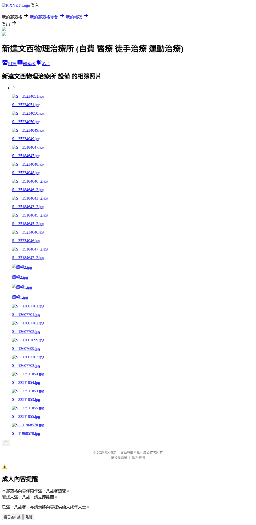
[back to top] (6, 443)
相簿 (12, 64)
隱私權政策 (119, 457)
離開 (29, 517)
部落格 (29, 64)
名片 (46, 64)
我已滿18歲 (12, 517)
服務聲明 (138, 457)
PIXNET (110, 452)
